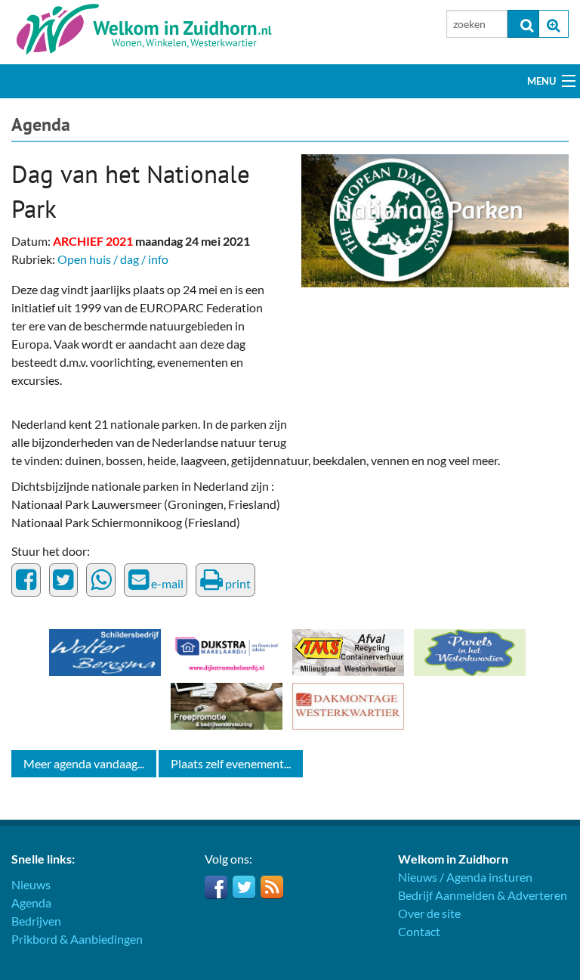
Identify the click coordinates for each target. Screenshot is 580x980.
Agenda (40, 124)
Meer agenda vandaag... (83, 763)
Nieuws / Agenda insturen (465, 877)
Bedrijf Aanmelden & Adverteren (482, 895)
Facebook (216, 887)
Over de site (429, 913)
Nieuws (31, 884)
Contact (419, 931)
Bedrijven (36, 920)
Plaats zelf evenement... (231, 763)
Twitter (244, 887)
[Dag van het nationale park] (435, 219)
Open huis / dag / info (112, 259)
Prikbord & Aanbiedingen (77, 939)
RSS (272, 887)
